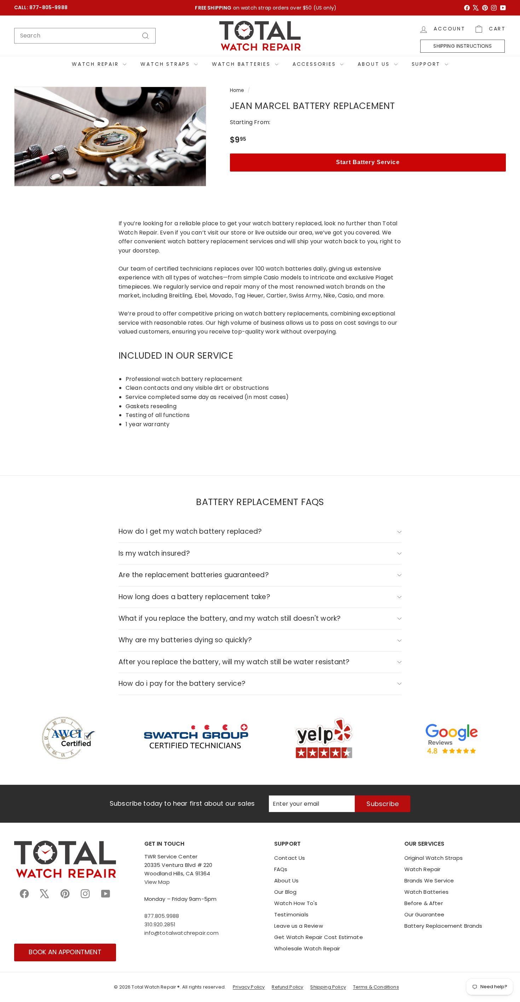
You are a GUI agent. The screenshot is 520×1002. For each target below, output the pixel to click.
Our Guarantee (424, 914)
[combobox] (85, 36)
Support (427, 64)
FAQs (281, 869)
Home (237, 90)
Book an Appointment (65, 952)
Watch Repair (96, 64)
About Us (375, 64)
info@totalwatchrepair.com (181, 933)
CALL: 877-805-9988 (41, 7)
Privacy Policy (249, 987)
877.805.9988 (161, 916)
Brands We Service (429, 880)
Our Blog (285, 892)
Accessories (316, 64)
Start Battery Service (368, 162)
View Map (157, 882)
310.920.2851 (160, 924)
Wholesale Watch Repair (307, 948)
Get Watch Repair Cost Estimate (318, 937)
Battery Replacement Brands (443, 925)
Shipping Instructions (462, 46)
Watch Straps (166, 64)
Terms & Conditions (376, 987)
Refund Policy (287, 987)
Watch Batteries (242, 64)
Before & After (423, 903)
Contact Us (289, 858)
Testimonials (291, 914)
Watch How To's (295, 903)
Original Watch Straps (433, 858)
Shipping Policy (328, 987)
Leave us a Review (298, 925)
